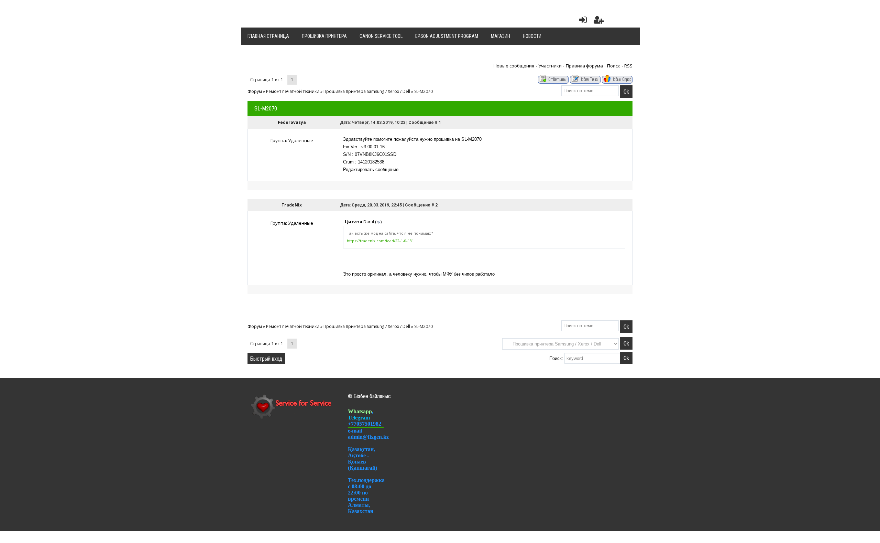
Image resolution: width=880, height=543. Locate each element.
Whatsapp (360, 411)
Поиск (613, 66)
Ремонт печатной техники (292, 91)
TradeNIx (292, 205)
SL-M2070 (423, 91)
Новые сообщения (514, 66)
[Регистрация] (599, 21)
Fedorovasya (292, 122)
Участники (550, 66)
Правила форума (584, 66)
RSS (628, 66)
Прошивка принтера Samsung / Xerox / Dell (366, 91)
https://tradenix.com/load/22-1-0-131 (380, 240)
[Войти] (582, 21)
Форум (255, 91)
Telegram (359, 417)
